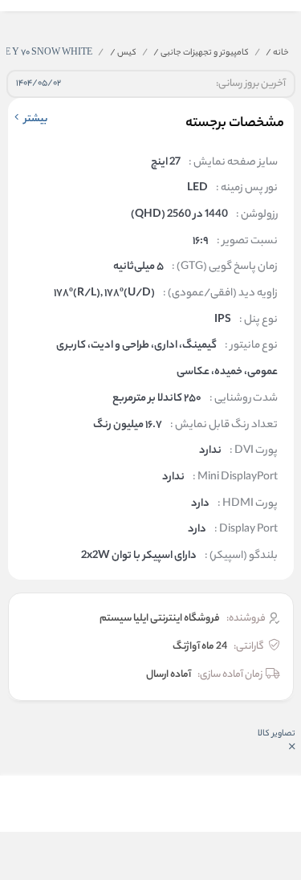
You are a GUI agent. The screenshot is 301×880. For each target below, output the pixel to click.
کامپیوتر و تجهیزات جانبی (201, 53)
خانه (277, 53)
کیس (123, 53)
